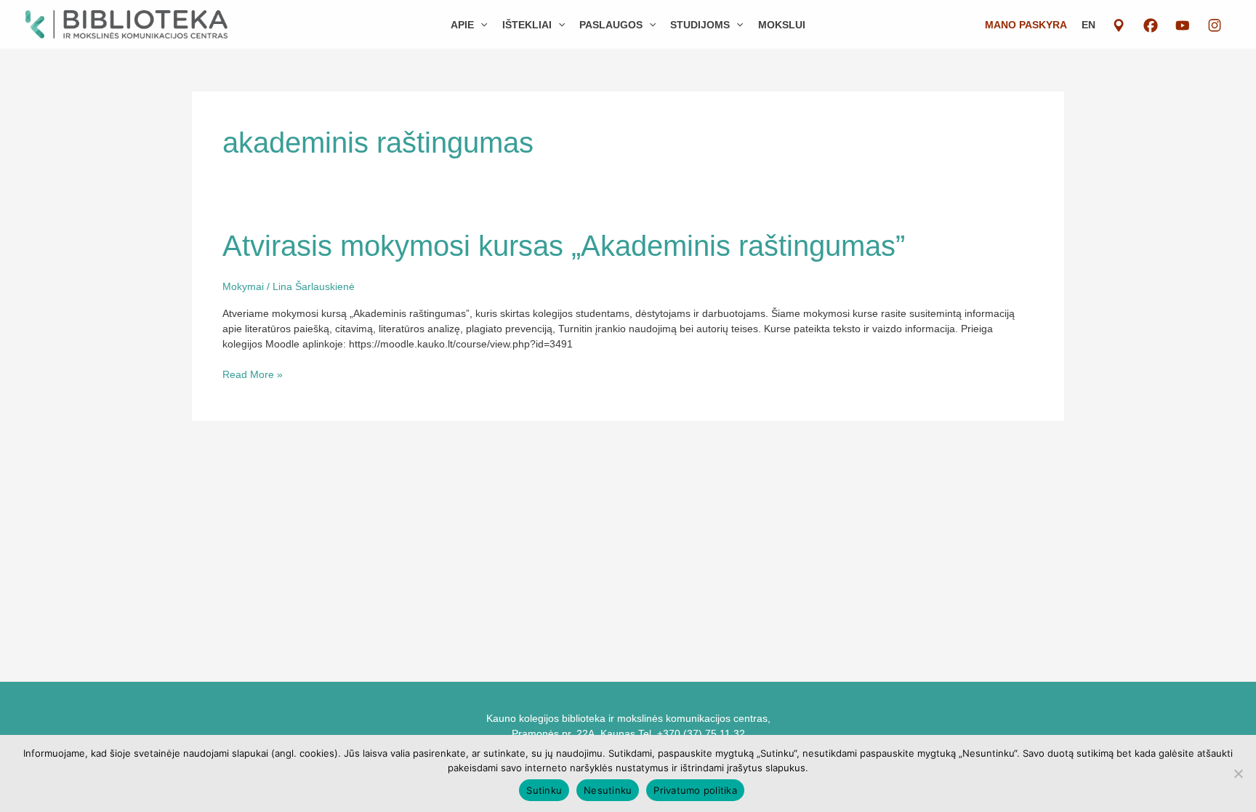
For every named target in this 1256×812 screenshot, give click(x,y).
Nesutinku (608, 790)
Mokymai (243, 286)
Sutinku (544, 790)
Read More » (252, 373)
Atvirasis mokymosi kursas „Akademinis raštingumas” (563, 246)
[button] (480, 25)
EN (1088, 25)
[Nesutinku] (1238, 773)
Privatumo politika (695, 790)
